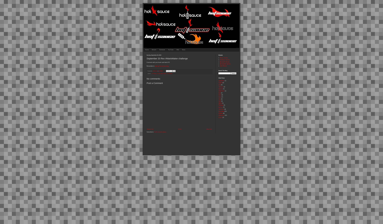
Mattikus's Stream (224, 59)
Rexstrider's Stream (225, 64)
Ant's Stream (223, 66)
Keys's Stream (224, 57)
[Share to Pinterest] (175, 71)
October (220, 89)
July (219, 85)
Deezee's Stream (224, 62)
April (219, 101)
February (220, 87)
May (219, 99)
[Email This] (167, 71)
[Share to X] (171, 71)
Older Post (209, 129)
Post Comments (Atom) (160, 132)
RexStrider (169, 73)
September (221, 80)
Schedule (162, 49)
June (219, 95)
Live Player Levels (155, 73)
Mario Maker (164, 73)
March (220, 103)
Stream (154, 49)
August (220, 82)
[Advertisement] (195, 143)
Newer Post (150, 129)
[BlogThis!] (169, 71)
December (221, 109)
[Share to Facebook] (173, 71)
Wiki (177, 49)
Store (183, 49)
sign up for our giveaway (162, 66)
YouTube (171, 49)
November (221, 111)
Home (147, 49)
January (220, 107)
